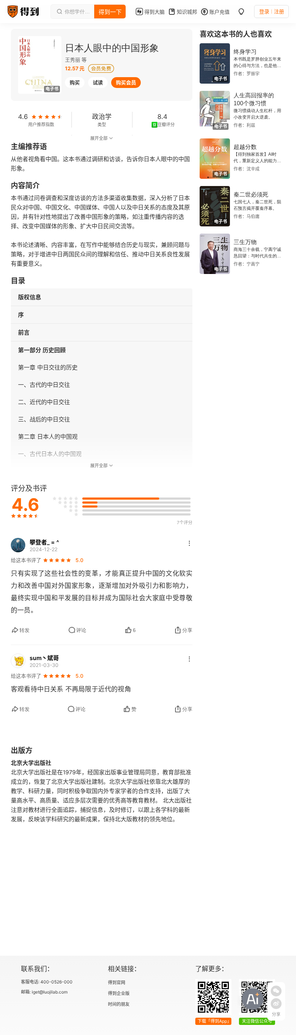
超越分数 (245, 147)
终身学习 (245, 52)
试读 (98, 82)
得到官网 (116, 982)
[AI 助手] (253, 999)
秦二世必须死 (251, 194)
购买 (75, 82)
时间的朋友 (119, 1004)
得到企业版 (119, 993)
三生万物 (245, 242)
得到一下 (110, 12)
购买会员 (126, 82)
